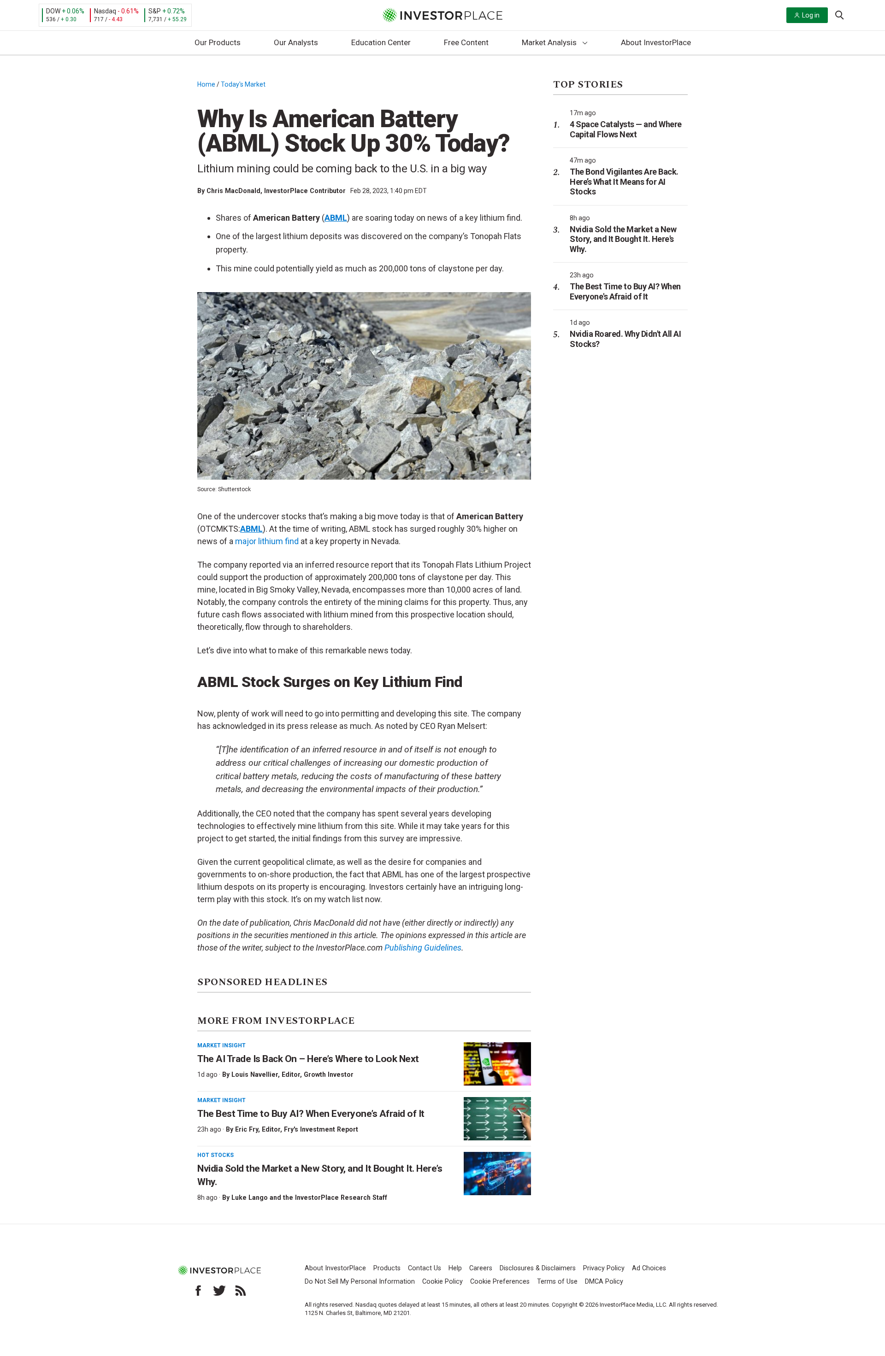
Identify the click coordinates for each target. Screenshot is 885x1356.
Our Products (218, 42)
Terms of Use (557, 1282)
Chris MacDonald (233, 190)
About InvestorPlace (656, 42)
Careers (480, 1268)
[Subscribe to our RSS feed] (241, 1290)
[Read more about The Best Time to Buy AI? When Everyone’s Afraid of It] (497, 1118)
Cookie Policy (442, 1282)
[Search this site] (839, 14)
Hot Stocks (215, 1155)
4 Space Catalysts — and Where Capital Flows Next (626, 129)
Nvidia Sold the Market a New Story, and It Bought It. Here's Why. (623, 239)
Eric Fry (246, 1129)
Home (206, 84)
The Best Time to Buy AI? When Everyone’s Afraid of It (311, 1113)
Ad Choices (649, 1268)
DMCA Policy (604, 1282)
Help (455, 1268)
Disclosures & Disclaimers (538, 1268)
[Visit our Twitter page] (219, 1290)
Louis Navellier (254, 1074)
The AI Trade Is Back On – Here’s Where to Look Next (308, 1058)
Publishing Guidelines (422, 947)
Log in (811, 15)
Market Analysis (549, 42)
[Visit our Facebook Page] (198, 1290)
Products (387, 1268)
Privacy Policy (604, 1268)
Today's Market (243, 84)
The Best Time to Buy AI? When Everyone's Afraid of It (625, 291)
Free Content (466, 42)
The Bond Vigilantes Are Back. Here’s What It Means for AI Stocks (624, 181)
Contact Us (424, 1268)
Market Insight (221, 1045)
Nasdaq (105, 11)
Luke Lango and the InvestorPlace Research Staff (309, 1197)
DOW (53, 11)
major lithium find (267, 541)
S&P (154, 11)
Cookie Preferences (500, 1282)
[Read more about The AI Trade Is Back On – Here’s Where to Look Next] (497, 1064)
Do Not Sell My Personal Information (360, 1282)
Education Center (381, 42)
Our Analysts (296, 42)
